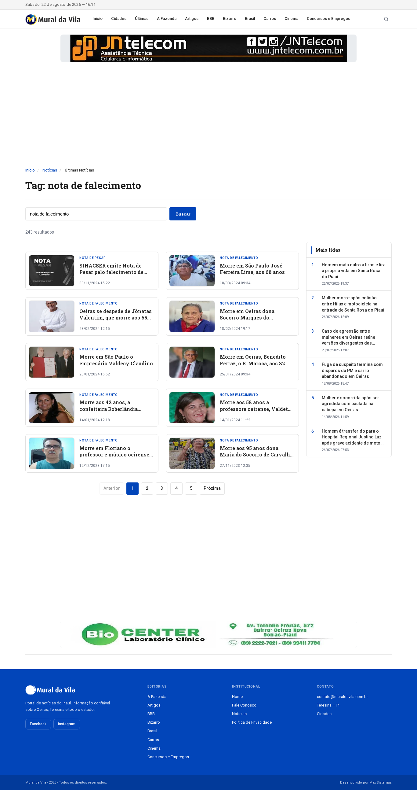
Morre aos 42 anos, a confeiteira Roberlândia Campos (108, 409)
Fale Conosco (244, 705)
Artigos (191, 18)
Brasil (250, 18)
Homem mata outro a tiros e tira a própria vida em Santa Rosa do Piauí (354, 270)
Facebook (38, 724)
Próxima (212, 488)
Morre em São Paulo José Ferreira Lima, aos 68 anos (252, 268)
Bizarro (229, 18)
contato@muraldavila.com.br (342, 696)
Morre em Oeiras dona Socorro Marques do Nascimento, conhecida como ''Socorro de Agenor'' (256, 321)
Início (97, 18)
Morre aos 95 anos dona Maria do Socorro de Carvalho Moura (256, 454)
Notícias (49, 170)
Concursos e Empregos (328, 18)
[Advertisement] (208, 121)
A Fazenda (166, 18)
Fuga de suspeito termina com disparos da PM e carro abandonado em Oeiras (352, 370)
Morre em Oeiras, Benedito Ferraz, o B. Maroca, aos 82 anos (253, 363)
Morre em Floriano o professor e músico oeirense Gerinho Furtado (114, 454)
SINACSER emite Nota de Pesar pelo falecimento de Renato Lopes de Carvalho (111, 272)
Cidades (118, 18)
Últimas (141, 18)
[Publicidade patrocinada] (208, 48)
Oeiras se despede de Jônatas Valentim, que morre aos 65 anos (115, 317)
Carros (269, 18)
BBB (210, 18)
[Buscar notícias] (386, 18)
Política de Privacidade (252, 722)
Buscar (183, 214)
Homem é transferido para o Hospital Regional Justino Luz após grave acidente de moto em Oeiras (352, 437)
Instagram (66, 724)
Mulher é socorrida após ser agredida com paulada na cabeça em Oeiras (350, 403)
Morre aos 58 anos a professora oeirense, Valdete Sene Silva (255, 409)
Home (237, 696)
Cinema (291, 18)
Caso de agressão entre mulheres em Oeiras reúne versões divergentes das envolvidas (348, 337)
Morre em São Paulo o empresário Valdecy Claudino (116, 360)
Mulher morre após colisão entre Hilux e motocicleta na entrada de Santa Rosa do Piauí (353, 303)
